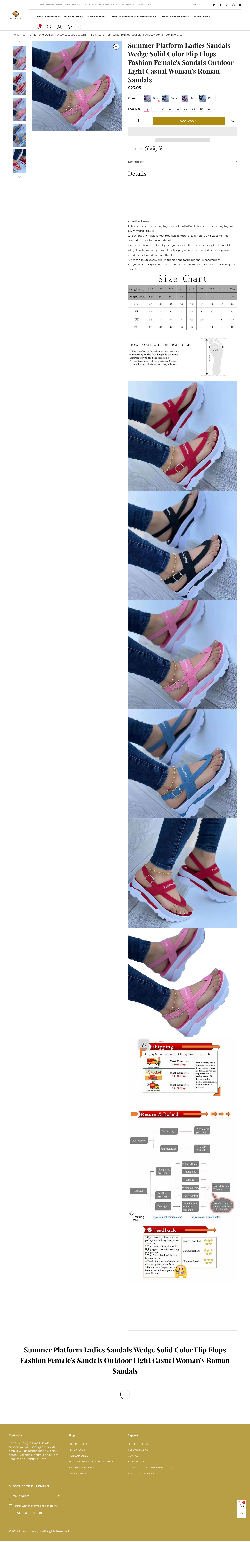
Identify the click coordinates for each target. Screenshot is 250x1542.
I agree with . (35, 1505)
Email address (20, 1495)
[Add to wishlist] (233, 121)
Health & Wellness (174, 16)
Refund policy (138, 1449)
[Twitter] (214, 4)
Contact (134, 1455)
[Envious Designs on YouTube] (40, 1513)
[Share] (148, 149)
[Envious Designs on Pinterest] (26, 1513)
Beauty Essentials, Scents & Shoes (134, 16)
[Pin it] (160, 149)
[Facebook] (220, 4)
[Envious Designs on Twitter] (18, 1513)
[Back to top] (241, 1513)
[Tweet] (154, 149)
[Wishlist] (39, 27)
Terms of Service (139, 1443)
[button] (19, 41)
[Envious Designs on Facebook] (11, 1513)
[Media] (116, 47)
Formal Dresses (47, 16)
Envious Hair (202, 16)
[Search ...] (49, 27)
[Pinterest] (227, 4)
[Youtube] (240, 4)
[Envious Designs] (16, 15)
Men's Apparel (97, 16)
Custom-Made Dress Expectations (151, 1467)
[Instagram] (233, 4)
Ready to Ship (72, 16)
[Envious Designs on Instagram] (33, 1513)
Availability (136, 1461)
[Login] (59, 27)
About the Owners (141, 1473)
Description (136, 162)
